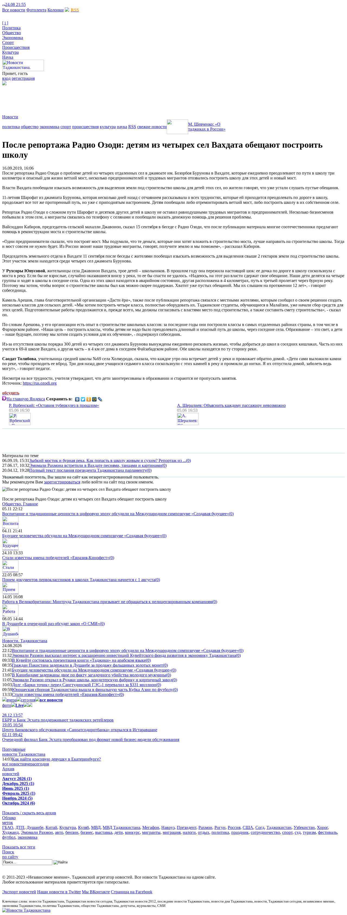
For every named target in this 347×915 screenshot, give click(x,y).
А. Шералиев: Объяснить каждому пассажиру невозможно (231, 405)
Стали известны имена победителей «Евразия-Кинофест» (55, 557)
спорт (65, 126)
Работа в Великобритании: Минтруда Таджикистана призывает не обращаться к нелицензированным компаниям (107, 601)
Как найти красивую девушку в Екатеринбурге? (56, 759)
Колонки (55, 10)
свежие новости (152, 126)
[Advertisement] (101, 97)
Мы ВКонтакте (96, 891)
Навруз (168, 827)
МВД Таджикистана (121, 827)
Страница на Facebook (131, 891)
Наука (7, 57)
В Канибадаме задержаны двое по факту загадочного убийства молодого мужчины (89, 675)
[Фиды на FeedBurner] (36, 4)
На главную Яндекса (26, 399)
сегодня (28, 700)
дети (118, 832)
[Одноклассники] (89, 399)
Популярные (13, 749)
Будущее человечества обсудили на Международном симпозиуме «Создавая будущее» (82, 535)
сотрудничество (265, 832)
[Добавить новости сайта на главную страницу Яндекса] (28, 4)
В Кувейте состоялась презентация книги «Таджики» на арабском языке (79, 660)
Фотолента (36, 10)
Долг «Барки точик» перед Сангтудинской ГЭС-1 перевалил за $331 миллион (84, 684)
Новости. (24, 640)
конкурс (132, 832)
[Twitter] (83, 399)
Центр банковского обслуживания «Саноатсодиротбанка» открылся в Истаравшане (79, 727)
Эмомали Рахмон (37, 832)
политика (11, 126)
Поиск (8, 852)
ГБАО (7, 827)
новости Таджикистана (23, 754)
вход (6, 78)
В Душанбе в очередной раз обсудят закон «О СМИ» (51, 623)
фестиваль (327, 832)
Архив (8, 769)
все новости (13, 764)
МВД (96, 827)
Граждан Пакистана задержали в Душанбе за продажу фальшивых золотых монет (87, 665)
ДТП (19, 827)
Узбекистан (304, 827)
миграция (172, 832)
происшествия (85, 126)
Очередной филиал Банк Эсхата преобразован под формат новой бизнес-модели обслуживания (90, 737)
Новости (10, 117)
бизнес (87, 832)
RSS (132, 126)
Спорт (8, 42)
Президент (186, 827)
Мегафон (150, 827)
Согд (259, 827)
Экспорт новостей (19, 891)
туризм (309, 832)
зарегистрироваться (62, 482)
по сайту (10, 856)
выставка (103, 832)
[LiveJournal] (100, 399)
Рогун (220, 827)
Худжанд (10, 832)
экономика (49, 126)
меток (7, 822)
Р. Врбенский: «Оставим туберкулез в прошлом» (54, 405)
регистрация (23, 78)
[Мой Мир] (94, 399)
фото (6, 705)
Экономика (12, 37)
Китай (51, 827)
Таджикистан (278, 827)
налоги (189, 832)
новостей (10, 773)
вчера (12, 700)
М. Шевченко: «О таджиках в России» (207, 126)
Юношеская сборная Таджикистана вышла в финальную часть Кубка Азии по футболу (92, 689)
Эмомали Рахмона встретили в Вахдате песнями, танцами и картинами (95, 465)
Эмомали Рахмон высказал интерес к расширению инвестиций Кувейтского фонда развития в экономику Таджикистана (124, 655)
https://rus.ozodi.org (40, 383)
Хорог (322, 827)
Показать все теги (18, 847)
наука (122, 126)
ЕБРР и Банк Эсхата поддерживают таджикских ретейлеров (58, 717)
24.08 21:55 (15, 4)
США (248, 827)
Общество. (20, 504)
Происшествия (16, 47)
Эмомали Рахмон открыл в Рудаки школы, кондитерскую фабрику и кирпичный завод (92, 679)
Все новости (13, 10)
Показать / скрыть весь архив (29, 812)
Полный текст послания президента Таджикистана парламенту (88, 470)
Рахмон (205, 827)
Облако (9, 817)
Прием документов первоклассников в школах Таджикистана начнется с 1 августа (78, 579)
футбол (8, 837)
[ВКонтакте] (77, 399)
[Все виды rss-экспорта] (41, 4)
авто (59, 832)
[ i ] (5, 23)
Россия (234, 827)
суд (298, 832)
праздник (240, 832)
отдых (203, 832)
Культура (10, 52)
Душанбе (35, 827)
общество (29, 126)
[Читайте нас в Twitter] (32, 4)
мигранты (151, 832)
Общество (11, 32)
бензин (71, 832)
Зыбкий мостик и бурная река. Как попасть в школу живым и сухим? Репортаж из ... (107, 460)
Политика (11, 28)
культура (108, 126)
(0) (188, 460)
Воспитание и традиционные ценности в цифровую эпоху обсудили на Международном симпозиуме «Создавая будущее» (115, 513)
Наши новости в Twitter (59, 891)
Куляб (83, 827)
